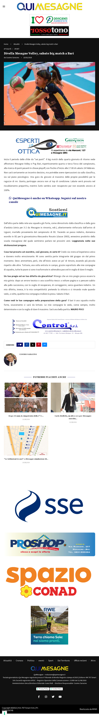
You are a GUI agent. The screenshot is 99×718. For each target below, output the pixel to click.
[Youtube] (60, 696)
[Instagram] (46, 696)
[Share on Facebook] (26, 345)
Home (6, 44)
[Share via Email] (44, 345)
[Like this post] (20, 345)
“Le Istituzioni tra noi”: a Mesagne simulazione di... (26, 459)
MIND (94, 709)
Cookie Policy (57, 689)
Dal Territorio (64, 660)
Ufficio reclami (80, 660)
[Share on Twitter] (32, 345)
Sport (50, 660)
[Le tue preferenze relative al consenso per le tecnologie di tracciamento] (4, 713)
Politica (30, 660)
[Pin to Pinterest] (38, 345)
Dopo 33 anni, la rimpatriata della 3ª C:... (26, 416)
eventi (41, 660)
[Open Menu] (4, 6)
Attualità (16, 44)
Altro (93, 660)
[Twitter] (53, 696)
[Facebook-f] (39, 696)
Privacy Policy (43, 689)
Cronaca (19, 660)
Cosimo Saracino (12, 57)
